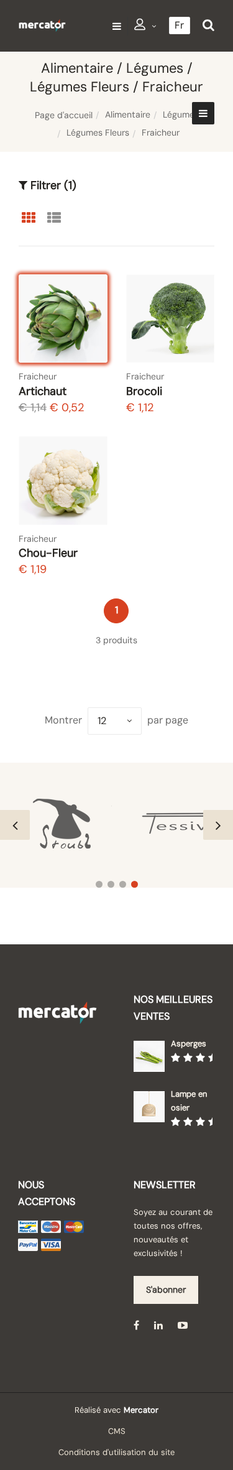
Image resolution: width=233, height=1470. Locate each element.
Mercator (141, 1410)
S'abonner (166, 1289)
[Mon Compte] (145, 26)
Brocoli (144, 391)
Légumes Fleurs (97, 132)
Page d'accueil (64, 115)
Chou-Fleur (48, 553)
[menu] (116, 26)
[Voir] (86, 308)
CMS (117, 1431)
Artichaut (42, 391)
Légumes (181, 114)
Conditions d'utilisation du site (116, 1452)
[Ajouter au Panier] (86, 341)
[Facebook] (136, 1324)
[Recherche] (208, 25)
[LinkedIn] (158, 1324)
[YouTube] (183, 1324)
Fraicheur (38, 376)
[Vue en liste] (54, 217)
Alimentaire (127, 114)
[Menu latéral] (203, 113)
